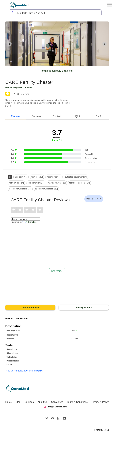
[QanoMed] (21, 4)
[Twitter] (47, 418)
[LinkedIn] (59, 418)
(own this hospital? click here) (57, 71)
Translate (32, 222)
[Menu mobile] (109, 5)
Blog (18, 402)
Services (29, 402)
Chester (28, 87)
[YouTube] (53, 418)
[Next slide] (104, 44)
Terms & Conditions (77, 402)
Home (8, 402)
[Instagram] (65, 418)
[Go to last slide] (9, 44)
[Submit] (12, 12)
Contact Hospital (30, 307)
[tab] (55, 64)
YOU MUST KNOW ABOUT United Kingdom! (24, 371)
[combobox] (55, 12)
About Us (42, 402)
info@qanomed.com (57, 406)
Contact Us (57, 402)
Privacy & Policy (100, 402)
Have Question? (84, 307)
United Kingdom (13, 87)
